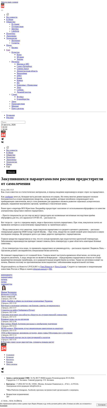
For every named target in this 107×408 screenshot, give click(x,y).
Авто (13, 101)
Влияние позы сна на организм (15, 319)
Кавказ (20, 80)
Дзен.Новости (46, 267)
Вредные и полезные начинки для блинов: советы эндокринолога (30, 305)
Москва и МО (23, 64)
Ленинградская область (27, 71)
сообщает (9, 197)
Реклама (10, 117)
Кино (19, 54)
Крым (19, 78)
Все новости (11, 17)
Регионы (15, 61)
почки (4, 282)
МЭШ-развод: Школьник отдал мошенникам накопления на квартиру (32, 328)
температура (6, 284)
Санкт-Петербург (24, 66)
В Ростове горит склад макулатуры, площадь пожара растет (27, 342)
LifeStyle (15, 31)
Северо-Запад (23, 69)
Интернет (15, 40)
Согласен (102, 405)
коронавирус (6, 275)
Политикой (3, 406)
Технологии (11, 38)
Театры (20, 59)
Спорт (14, 94)
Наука (9, 45)
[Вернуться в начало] (2, 7)
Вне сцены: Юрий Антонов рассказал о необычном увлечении (29, 324)
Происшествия (18, 104)
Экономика (11, 36)
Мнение (15, 106)
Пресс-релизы (17, 108)
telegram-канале (40, 269)
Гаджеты (15, 43)
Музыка (20, 57)
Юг (18, 83)
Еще (8, 50)
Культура (15, 52)
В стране (15, 24)
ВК (50, 269)
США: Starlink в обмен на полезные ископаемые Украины (27, 301)
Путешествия (17, 26)
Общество (10, 22)
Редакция (10, 115)
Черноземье (22, 73)
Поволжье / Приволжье (27, 85)
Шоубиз (15, 29)
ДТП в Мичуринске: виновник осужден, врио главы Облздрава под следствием (36, 333)
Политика (10, 33)
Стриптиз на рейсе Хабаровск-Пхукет (18, 310)
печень (4, 279)
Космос (14, 47)
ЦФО (19, 76)
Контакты (10, 360)
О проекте (10, 355)
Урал (19, 87)
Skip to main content (9, 2)
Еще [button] (8, 166)
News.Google (60, 267)
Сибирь (20, 90)
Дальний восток (24, 92)
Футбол (20, 97)
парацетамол (6, 277)
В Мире (9, 19)
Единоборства (23, 99)
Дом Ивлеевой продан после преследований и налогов (25, 337)
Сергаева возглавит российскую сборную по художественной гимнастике (34, 315)
